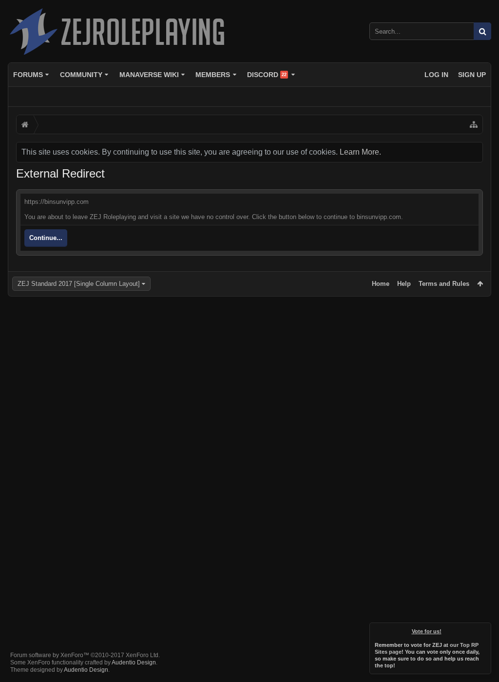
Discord (267, 75)
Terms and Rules (444, 283)
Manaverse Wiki (149, 75)
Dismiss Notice (484, 629)
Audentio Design (134, 662)
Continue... (45, 237)
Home (380, 283)
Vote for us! (426, 631)
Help (404, 283)
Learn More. (360, 152)
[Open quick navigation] (473, 124)
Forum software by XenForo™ (85, 655)
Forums (28, 75)
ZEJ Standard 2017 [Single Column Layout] (79, 283)
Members (212, 75)
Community (81, 75)
